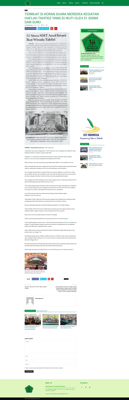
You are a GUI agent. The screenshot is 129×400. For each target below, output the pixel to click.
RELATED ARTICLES (30, 311)
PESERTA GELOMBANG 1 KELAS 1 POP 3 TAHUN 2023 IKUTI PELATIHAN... (96, 72)
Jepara (57, 151)
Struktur (85, 3)
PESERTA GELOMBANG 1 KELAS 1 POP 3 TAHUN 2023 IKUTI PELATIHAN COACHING (32, 328)
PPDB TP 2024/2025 (95, 3)
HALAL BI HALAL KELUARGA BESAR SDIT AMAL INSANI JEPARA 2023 (95, 80)
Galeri (77, 3)
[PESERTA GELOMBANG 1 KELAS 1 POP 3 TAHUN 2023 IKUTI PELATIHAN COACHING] (33, 319)
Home (58, 3)
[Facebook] (81, 387)
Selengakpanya (87, 59)
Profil (64, 3)
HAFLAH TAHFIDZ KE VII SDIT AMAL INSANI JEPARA (35, 287)
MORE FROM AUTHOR (42, 311)
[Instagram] (85, 387)
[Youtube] (89, 387)
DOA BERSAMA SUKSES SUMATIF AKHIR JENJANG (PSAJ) (95, 87)
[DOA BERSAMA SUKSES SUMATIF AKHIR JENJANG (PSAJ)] (68, 319)
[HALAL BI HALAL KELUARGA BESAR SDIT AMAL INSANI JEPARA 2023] (50, 319)
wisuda (32, 156)
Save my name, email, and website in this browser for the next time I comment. (44, 368)
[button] (102, 3)
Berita (71, 3)
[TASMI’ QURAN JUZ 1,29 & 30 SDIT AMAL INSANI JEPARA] (84, 165)
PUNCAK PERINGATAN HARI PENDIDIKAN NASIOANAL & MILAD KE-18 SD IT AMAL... (95, 149)
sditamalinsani (29, 25)
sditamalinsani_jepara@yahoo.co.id (59, 393)
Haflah (65, 151)
